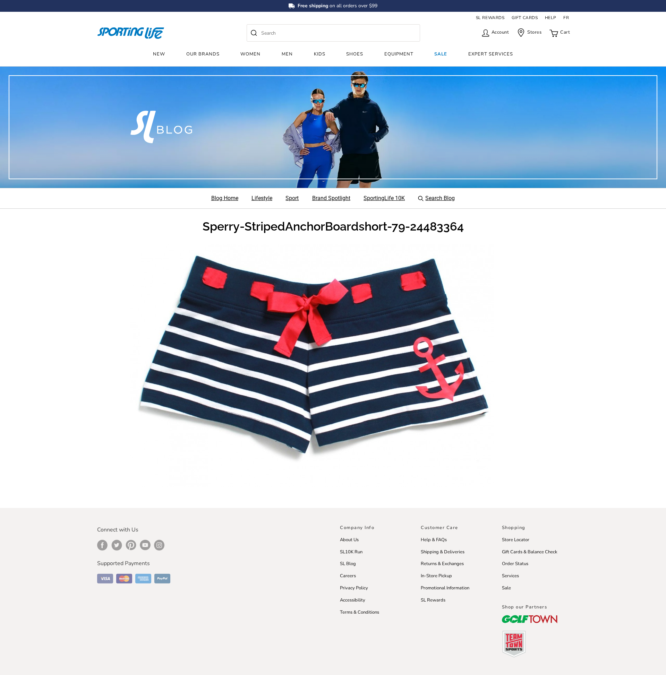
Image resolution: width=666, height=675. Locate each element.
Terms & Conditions (359, 612)
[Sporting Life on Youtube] (145, 545)
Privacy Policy (354, 588)
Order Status (515, 564)
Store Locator (515, 540)
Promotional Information (445, 588)
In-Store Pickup (436, 576)
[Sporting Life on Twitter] (116, 545)
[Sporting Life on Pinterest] (131, 545)
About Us (349, 540)
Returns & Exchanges (442, 564)
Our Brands (203, 54)
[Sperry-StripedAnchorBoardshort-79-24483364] (312, 365)
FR (566, 17)
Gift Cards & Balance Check (529, 552)
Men (287, 54)
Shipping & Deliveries (442, 552)
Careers (348, 576)
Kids (319, 54)
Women (250, 54)
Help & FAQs (434, 540)
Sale (440, 54)
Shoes (354, 54)
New (159, 54)
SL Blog (348, 564)
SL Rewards (433, 600)
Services (510, 576)
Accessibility (352, 600)
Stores (534, 32)
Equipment (398, 54)
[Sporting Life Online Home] (130, 33)
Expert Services (490, 54)
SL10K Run (351, 552)
